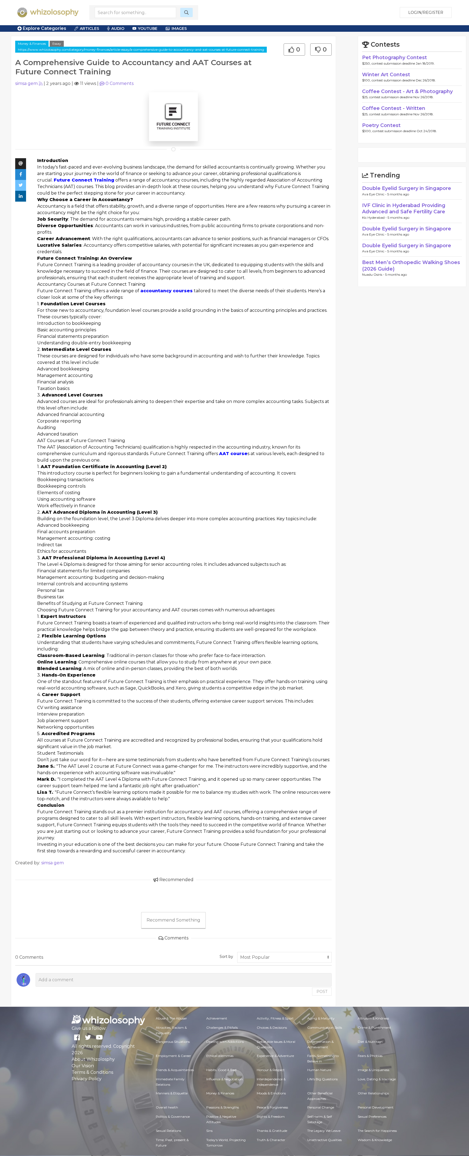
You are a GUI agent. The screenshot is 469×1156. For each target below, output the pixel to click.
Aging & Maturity (321, 1018)
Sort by (226, 956)
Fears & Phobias (370, 1056)
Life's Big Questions (322, 1079)
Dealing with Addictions (225, 1042)
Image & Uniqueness (373, 1070)
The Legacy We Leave (323, 1131)
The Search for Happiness (377, 1131)
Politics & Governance (173, 1116)
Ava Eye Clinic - (374, 194)
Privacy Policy (87, 1078)
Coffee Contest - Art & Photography (407, 91)
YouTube (147, 28)
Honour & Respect (271, 1070)
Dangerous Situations (173, 1042)
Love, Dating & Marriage (377, 1079)
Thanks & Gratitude (272, 1131)
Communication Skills (324, 1027)
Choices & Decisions (272, 1027)
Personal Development (376, 1107)
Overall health (167, 1107)
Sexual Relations (168, 1131)
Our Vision (83, 1065)
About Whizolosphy (93, 1059)
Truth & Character (271, 1140)
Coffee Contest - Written (393, 108)
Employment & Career (173, 1056)
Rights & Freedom (271, 1116)
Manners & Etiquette (172, 1093)
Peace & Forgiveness (272, 1107)
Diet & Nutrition (370, 1042)
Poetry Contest (381, 125)
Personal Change (320, 1107)
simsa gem (26, 83)
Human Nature (319, 1070)
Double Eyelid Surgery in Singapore (406, 188)
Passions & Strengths (222, 1107)
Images (179, 28)
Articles (89, 28)
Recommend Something (173, 920)
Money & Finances (32, 44)
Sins (209, 1131)
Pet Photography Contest (394, 58)
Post (321, 991)
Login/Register (425, 12)
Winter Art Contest (386, 75)
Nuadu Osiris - (373, 274)
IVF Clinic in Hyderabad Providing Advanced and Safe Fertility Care (403, 208)
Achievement (216, 1018)
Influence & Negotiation (224, 1079)
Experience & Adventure (275, 1056)
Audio (117, 28)
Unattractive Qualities (324, 1140)
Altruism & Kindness (373, 1018)
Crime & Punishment (374, 1027)
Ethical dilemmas (219, 1056)
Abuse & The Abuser (171, 1018)
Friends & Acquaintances (175, 1070)
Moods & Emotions (271, 1093)
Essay (56, 44)
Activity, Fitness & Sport (275, 1018)
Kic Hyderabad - (375, 217)
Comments (120, 83)
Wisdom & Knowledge (375, 1140)
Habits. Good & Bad (221, 1070)
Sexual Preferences (372, 1116)
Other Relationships (373, 1093)
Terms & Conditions (92, 1072)
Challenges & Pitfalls (222, 1027)
